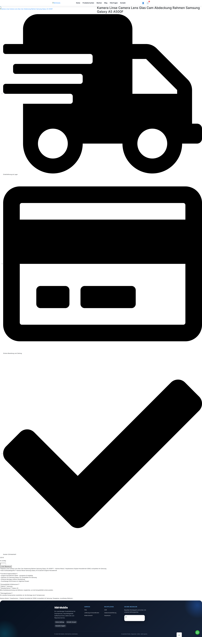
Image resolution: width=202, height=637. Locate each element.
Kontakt (123, 3)
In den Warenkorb (6, 566)
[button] (1, 7)
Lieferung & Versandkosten (91, 612)
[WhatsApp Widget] (197, 632)
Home (78, 3)
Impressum (107, 615)
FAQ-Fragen (114, 3)
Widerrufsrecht (88, 615)
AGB (105, 610)
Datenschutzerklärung (110, 612)
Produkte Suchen (88, 3)
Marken (99, 3)
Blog (105, 3)
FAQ (85, 610)
